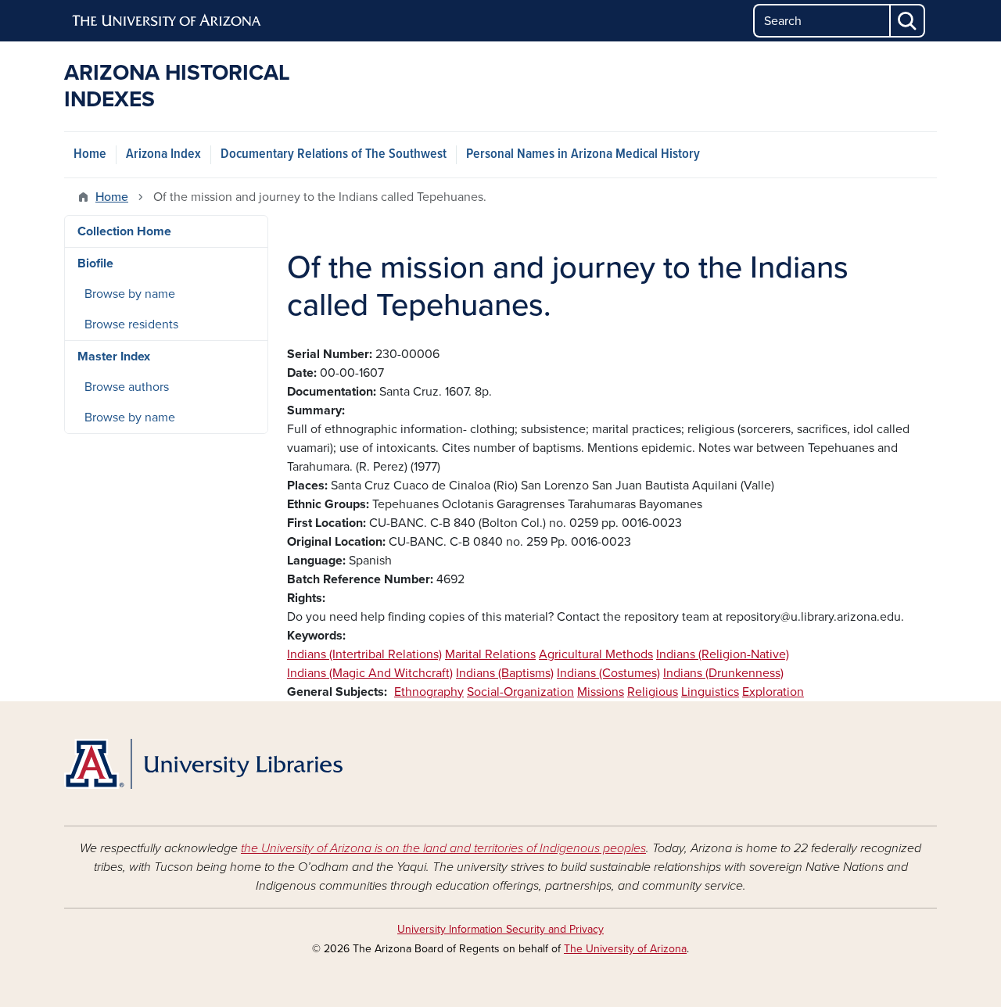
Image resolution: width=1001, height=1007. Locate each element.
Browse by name (129, 294)
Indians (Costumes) (608, 673)
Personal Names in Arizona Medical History (583, 154)
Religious (652, 692)
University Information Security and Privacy (500, 929)
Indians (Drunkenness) (723, 673)
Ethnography (429, 692)
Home (90, 154)
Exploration (773, 692)
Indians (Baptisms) (505, 673)
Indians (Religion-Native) (722, 654)
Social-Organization (520, 692)
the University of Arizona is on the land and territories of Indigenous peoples (443, 848)
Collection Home (124, 231)
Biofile (95, 263)
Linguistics (710, 692)
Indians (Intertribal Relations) (364, 654)
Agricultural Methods (596, 654)
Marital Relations (490, 654)
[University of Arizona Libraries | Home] (203, 764)
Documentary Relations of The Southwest (334, 154)
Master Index (113, 356)
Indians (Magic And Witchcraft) (370, 673)
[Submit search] (908, 21)
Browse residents (131, 324)
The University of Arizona (625, 948)
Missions (600, 692)
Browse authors (126, 387)
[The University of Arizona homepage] (167, 21)
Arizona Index (163, 154)
